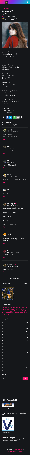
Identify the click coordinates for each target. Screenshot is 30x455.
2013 (15, 361)
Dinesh (9, 146)
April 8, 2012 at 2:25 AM (12, 148)
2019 (15, 343)
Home (3, 8)
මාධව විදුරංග (11, 203)
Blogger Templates (18, 449)
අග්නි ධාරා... (11, 130)
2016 (15, 352)
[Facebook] (7, 117)
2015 (15, 355)
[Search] (28, 2)
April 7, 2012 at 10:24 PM (13, 131)
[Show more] (21, 117)
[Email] (18, 117)
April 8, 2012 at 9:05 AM (12, 176)
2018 (15, 346)
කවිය (7, 8)
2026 (15, 322)
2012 (15, 364)
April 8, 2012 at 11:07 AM (13, 191)
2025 (15, 325)
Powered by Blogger (9, 437)
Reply (4, 139)
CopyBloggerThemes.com (15, 451)
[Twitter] (10, 117)
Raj (8, 250)
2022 (15, 334)
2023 (15, 331)
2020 (15, 340)
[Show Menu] (2, 2)
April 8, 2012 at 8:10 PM (12, 236)
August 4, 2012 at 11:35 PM (13, 266)
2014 (15, 358)
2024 (15, 328)
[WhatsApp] (14, 117)
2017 (15, 349)
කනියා (9, 189)
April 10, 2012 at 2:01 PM (13, 252)
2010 (15, 370)
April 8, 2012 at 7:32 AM (12, 162)
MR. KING (10, 175)
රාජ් (8, 160)
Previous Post (6, 283)
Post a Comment (15, 278)
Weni (9, 234)
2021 (15, 337)
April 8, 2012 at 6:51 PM (12, 205)
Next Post (24, 283)
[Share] (27, 17)
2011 (15, 367)
